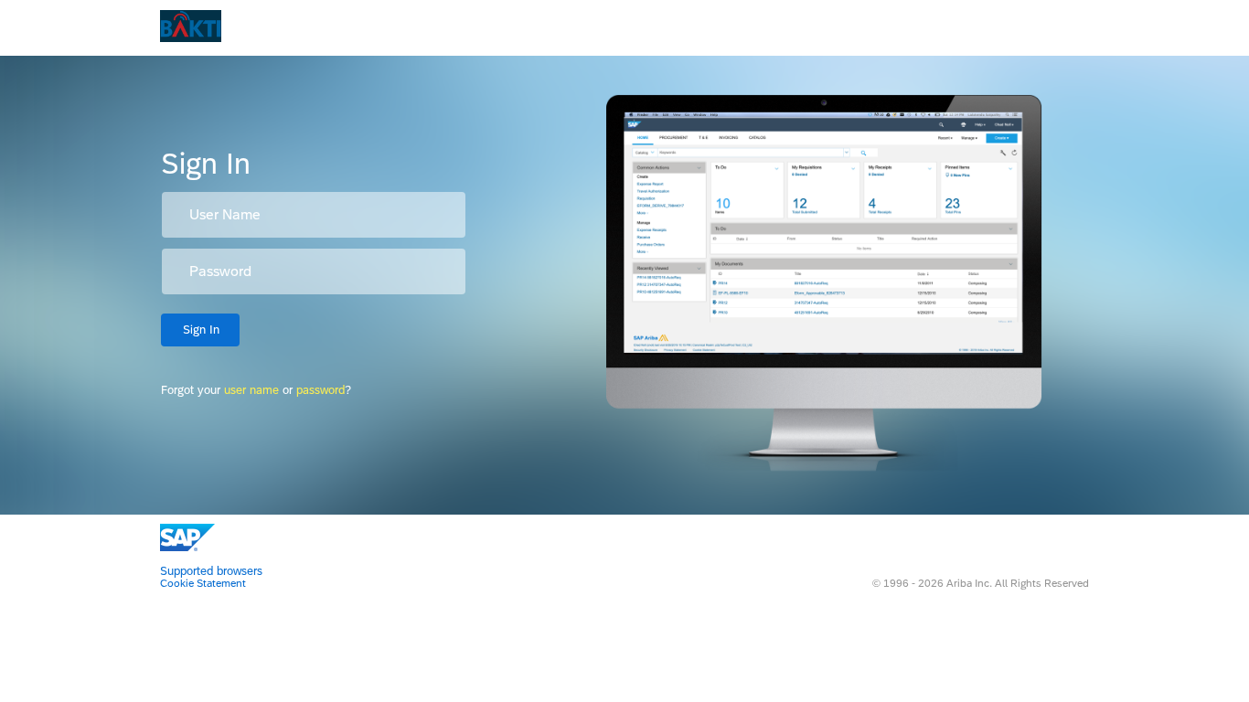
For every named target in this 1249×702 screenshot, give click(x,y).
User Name (225, 214)
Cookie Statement (203, 583)
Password (220, 271)
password (320, 390)
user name (251, 390)
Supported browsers (211, 571)
